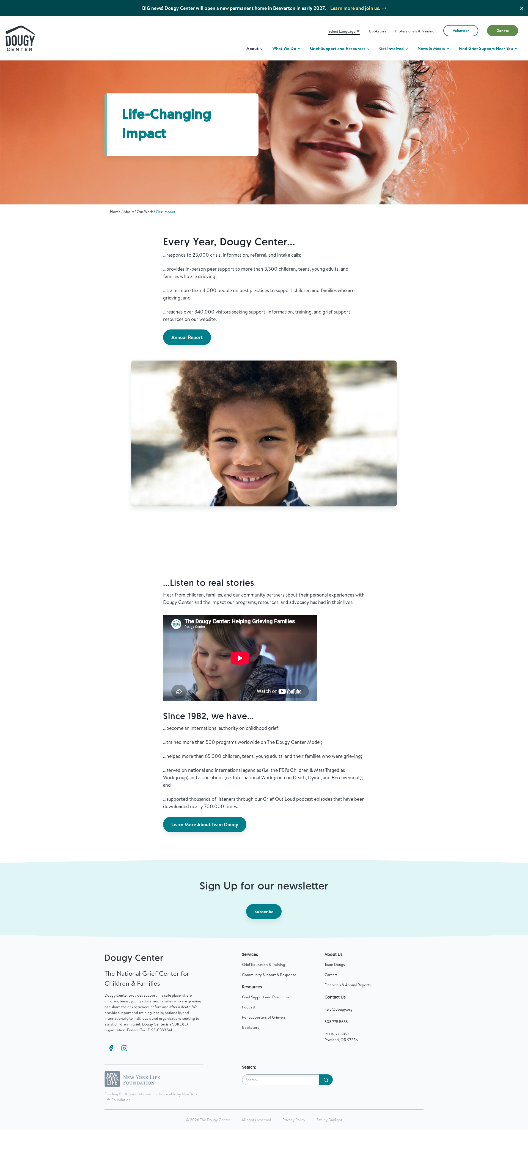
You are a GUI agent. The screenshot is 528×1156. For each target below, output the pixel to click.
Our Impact (165, 211)
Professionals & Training (415, 31)
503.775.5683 (336, 1021)
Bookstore (377, 31)
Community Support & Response (269, 974)
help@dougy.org (338, 1009)
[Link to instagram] (124, 1048)
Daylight (335, 1119)
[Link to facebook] (111, 1048)
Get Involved (392, 48)
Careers (330, 974)
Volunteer (461, 30)
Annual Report (187, 337)
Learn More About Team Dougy (204, 824)
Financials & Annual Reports (347, 985)
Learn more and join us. (355, 8)
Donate (502, 30)
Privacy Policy (293, 1119)
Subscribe (263, 911)
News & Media (431, 48)
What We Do (284, 48)
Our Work (145, 211)
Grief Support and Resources (338, 48)
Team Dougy (334, 964)
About (253, 48)
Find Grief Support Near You (486, 48)
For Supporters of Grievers (264, 1017)
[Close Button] (522, 8)
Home (115, 211)
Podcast (248, 1007)
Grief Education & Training (263, 964)
